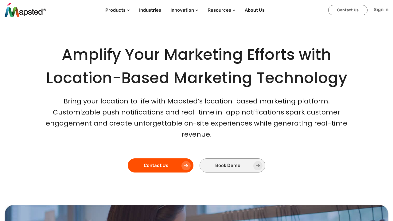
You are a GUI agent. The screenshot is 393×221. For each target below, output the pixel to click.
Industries (150, 10)
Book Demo (227, 165)
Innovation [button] (182, 10)
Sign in (381, 9)
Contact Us (348, 10)
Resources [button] (219, 10)
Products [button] (115, 10)
